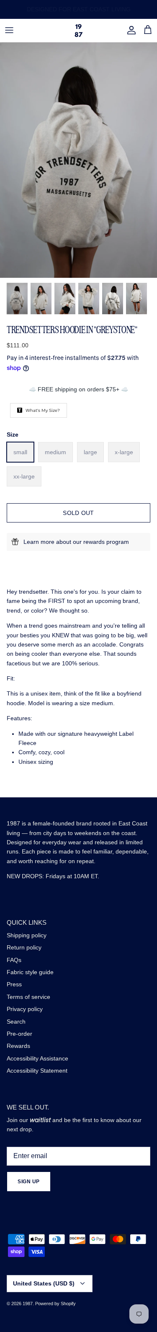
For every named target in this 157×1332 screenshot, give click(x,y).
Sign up (29, 1182)
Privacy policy (25, 1009)
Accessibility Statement (37, 1070)
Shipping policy (26, 935)
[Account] (129, 30)
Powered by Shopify (55, 1303)
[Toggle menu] (9, 30)
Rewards (18, 1045)
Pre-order (19, 1033)
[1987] (78, 30)
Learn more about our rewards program (76, 541)
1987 (28, 1303)
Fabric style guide (30, 972)
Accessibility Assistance (37, 1058)
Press (14, 984)
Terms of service (28, 996)
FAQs (14, 960)
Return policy (24, 947)
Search (16, 1021)
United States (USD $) (44, 1283)
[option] (78, 160)
